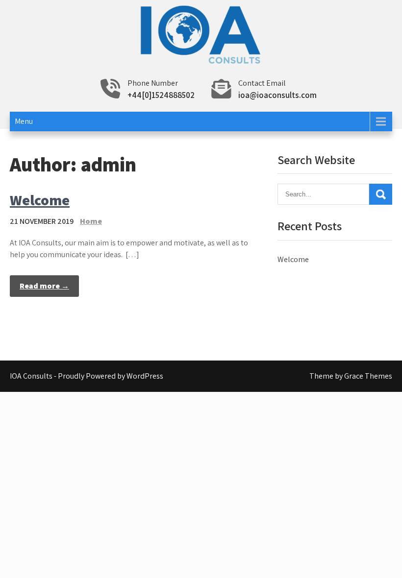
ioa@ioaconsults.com (277, 95)
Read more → (44, 286)
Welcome (40, 200)
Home (91, 221)
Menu (24, 121)
